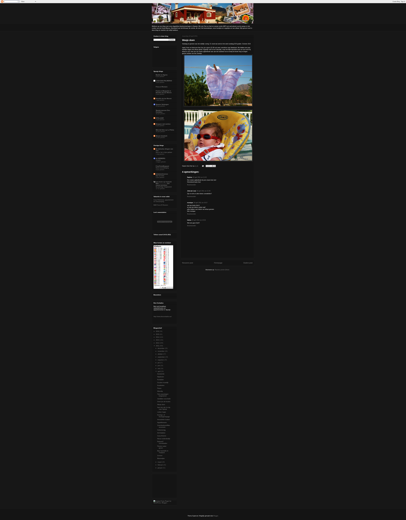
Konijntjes (160, 379)
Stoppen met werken (163, 124)
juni (159, 365)
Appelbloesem (162, 422)
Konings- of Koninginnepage (163, 416)
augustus (161, 360)
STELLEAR (160, 118)
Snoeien (158, 160)
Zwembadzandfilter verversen (163, 426)
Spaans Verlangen (162, 104)
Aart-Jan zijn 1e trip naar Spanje (163, 408)
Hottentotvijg (161, 430)
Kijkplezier (160, 377)
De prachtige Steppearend (164, 187)
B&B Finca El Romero (161, 205)
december (161, 348)
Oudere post (247, 263)
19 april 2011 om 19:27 (200, 202)
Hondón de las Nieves (164, 98)
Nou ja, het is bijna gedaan (164, 152)
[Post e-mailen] (202, 166)
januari (160, 468)
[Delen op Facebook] (213, 166)
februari (160, 465)
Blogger (215, 516)
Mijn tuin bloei (160, 175)
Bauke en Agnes (161, 75)
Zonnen (159, 455)
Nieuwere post (187, 263)
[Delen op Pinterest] (215, 166)
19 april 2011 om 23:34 (199, 220)
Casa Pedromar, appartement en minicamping (163, 200)
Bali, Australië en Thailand (162, 451)
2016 (158, 331)
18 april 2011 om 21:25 (200, 177)
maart (160, 462)
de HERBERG (160, 158)
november (161, 351)
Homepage (218, 263)
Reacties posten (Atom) (222, 270)
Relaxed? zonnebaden (162, 442)
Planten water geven (161, 447)
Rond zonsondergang (162, 168)
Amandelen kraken (163, 419)
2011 (157, 346)
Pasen (159, 388)
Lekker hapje (161, 412)
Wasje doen (161, 404)
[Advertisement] (164, 485)
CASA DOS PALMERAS (164, 81)
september (161, 357)
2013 (158, 340)
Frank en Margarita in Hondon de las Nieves (164, 91)
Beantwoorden (191, 185)
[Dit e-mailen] (207, 166)
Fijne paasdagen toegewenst (162, 395)
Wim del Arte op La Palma (165, 130)
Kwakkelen (160, 385)
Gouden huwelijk (162, 382)
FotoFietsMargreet (162, 166)
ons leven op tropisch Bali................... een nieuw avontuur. (164, 183)
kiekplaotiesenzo (162, 174)
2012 (158, 343)
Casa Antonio (161, 436)
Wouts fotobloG (161, 136)
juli (159, 363)
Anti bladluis (161, 433)
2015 (158, 334)
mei (159, 368)
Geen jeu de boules (163, 401)
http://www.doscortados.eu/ (163, 316)
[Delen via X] (211, 166)
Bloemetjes (161, 458)
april (159, 371)
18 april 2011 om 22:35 (203, 191)
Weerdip (160, 391)
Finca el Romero (161, 87)
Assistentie (160, 374)
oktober (160, 354)
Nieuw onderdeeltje (163, 438)
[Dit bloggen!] (209, 166)
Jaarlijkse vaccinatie (164, 399)
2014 (158, 337)
